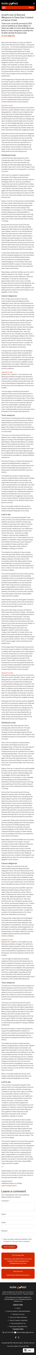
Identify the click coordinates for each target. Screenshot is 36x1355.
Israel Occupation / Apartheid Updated (18, 1311)
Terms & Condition (12, 1346)
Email (3, 1222)
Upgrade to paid (7, 105)
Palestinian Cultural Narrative (18, 1326)
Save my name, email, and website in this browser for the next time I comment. (18, 1240)
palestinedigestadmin (9, 1186)
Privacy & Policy (24, 1346)
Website (4, 1231)
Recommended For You (18, 1323)
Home (18, 1308)
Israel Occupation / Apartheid (18, 1320)
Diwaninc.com (18, 1301)
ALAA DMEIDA (8, 36)
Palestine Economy (18, 1314)
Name (4, 1214)
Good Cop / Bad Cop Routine (18, 1317)
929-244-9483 (9, 1332)
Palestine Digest (18, 1343)
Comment (5, 1201)
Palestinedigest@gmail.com (25, 1332)
